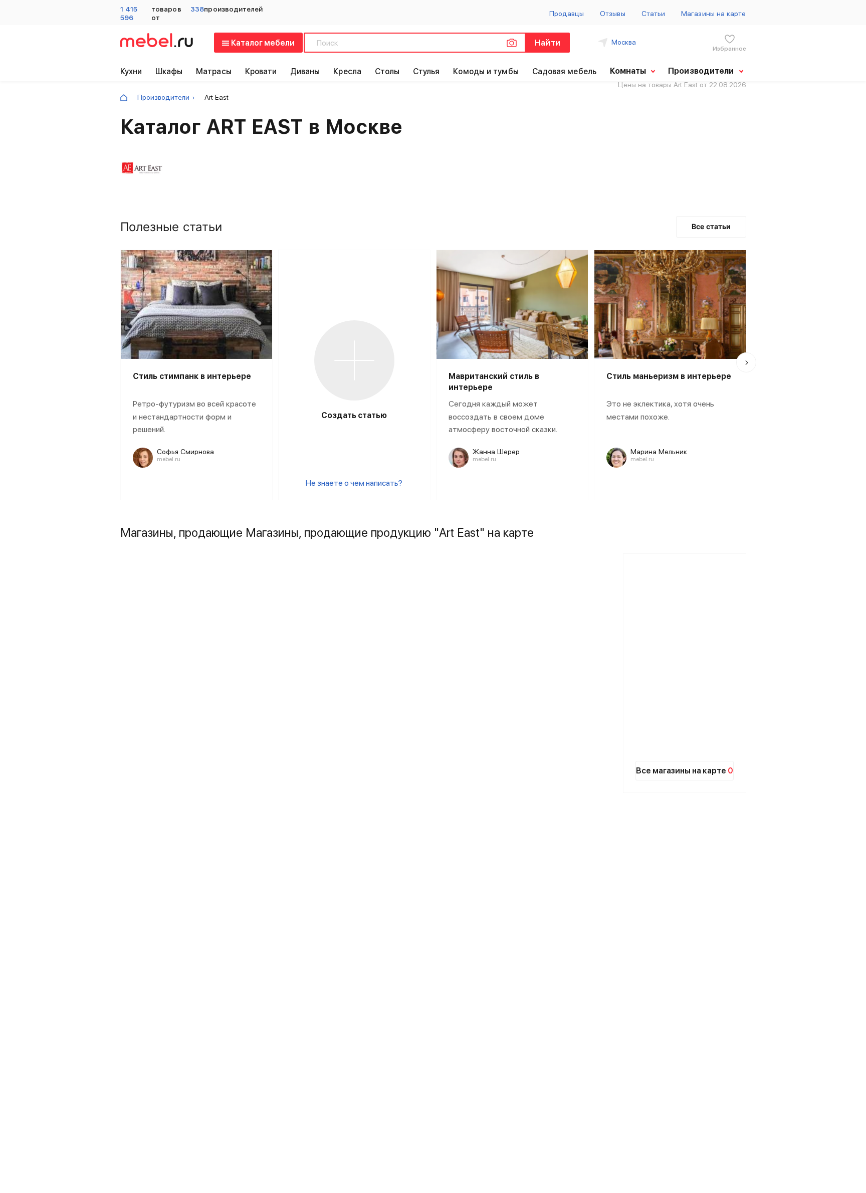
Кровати (261, 71)
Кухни (131, 71)
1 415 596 (128, 13)
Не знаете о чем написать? (354, 483)
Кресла (347, 71)
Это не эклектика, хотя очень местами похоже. (660, 410)
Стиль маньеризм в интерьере (668, 376)
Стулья (426, 71)
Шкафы (169, 71)
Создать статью (354, 415)
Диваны (305, 71)
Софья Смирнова (185, 452)
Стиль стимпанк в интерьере (192, 376)
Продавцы (566, 14)
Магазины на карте (713, 14)
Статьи (653, 14)
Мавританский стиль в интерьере (494, 381)
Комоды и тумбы (485, 71)
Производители (163, 97)
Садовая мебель (564, 71)
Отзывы (612, 14)
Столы (387, 71)
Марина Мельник (658, 452)
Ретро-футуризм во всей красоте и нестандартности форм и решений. (194, 416)
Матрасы (214, 71)
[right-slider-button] (746, 362)
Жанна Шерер (496, 452)
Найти (547, 43)
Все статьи (711, 226)
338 (197, 9)
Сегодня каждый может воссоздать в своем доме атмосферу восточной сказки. (503, 416)
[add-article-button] (354, 360)
